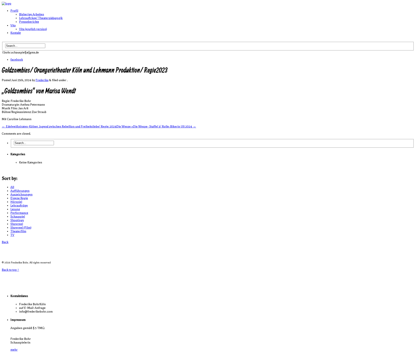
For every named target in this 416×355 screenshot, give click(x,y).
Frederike (42, 80)
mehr (14, 350)
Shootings (17, 220)
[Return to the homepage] (6, 3)
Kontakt (15, 33)
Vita (13, 25)
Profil (14, 11)
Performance (19, 213)
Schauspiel (17, 216)
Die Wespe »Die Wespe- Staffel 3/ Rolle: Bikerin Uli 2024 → (156, 126)
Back (5, 242)
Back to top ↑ (10, 270)
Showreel (16, 224)
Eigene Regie (19, 198)
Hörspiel (16, 202)
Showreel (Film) (20, 227)
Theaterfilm (18, 231)
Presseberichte (29, 22)
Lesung (15, 209)
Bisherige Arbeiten (31, 14)
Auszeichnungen (21, 194)
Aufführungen (19, 191)
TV (12, 235)
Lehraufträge (19, 205)
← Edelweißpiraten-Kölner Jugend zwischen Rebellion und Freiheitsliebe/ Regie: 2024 (59, 126)
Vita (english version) (33, 29)
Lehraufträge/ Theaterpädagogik (41, 18)
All (12, 187)
